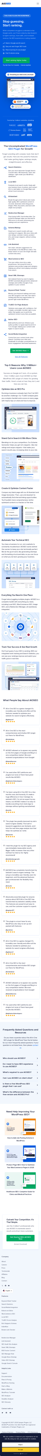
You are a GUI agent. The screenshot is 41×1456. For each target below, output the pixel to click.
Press (3, 1268)
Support (4, 1373)
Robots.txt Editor (7, 1310)
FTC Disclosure (33, 1432)
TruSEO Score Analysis (9, 1320)
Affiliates (4, 1274)
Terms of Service (7, 1432)
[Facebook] (5, 1285)
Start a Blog (6, 1386)
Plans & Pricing (6, 1379)
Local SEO (5, 1317)
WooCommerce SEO (8, 1314)
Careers (4, 1265)
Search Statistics (7, 1304)
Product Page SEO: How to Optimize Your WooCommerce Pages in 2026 (21, 1166)
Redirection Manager (9, 1338)
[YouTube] (9, 1285)
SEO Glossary (6, 1402)
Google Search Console (10, 1363)
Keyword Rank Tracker (9, 1301)
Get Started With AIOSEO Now (20, 1238)
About (4, 1261)
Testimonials (6, 1271)
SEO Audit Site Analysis (9, 1344)
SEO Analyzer (6, 1396)
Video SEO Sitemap (8, 1360)
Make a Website (7, 1389)
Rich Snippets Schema (9, 1323)
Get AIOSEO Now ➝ (20, 351)
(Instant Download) (20, 1244)
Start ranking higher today (16, 60)
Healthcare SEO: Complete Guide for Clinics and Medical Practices (20, 1193)
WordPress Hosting (8, 1383)
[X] (2, 1285)
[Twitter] (2, 1413)
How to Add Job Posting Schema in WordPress (20, 1139)
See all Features (21, 357)
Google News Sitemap (9, 1357)
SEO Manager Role (8, 1354)
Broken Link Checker (8, 1330)
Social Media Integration (10, 1307)
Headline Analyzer (8, 1399)
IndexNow (5, 1326)
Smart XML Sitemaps (8, 1347)
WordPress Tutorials (8, 1392)
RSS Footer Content (8, 1350)
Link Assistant (6, 1341)
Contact (4, 1281)
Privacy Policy (20, 1432)
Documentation (7, 1376)
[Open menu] (37, 3)
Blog (3, 1277)
